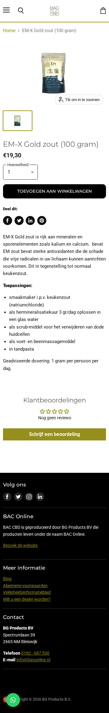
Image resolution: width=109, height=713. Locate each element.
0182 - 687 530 (35, 653)
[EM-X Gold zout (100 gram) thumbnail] (17, 120)
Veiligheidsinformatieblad (27, 592)
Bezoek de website (20, 545)
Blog (7, 578)
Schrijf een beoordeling (54, 434)
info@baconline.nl (33, 659)
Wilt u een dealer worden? (27, 599)
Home (9, 30)
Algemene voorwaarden (25, 585)
